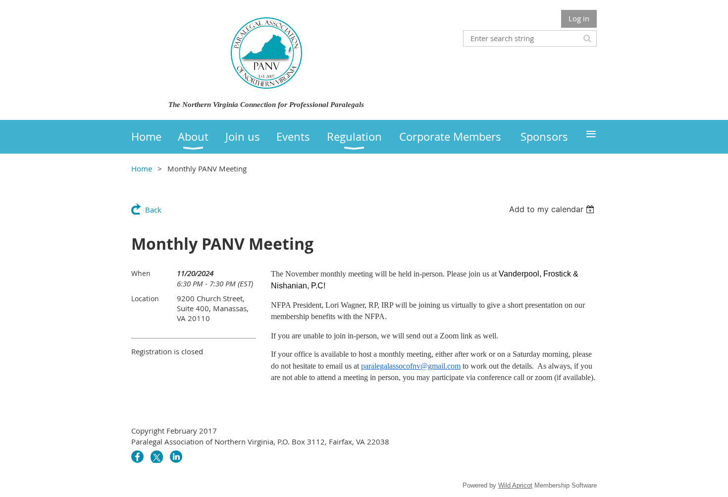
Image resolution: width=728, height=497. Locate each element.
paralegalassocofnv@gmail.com (411, 366)
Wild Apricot (515, 485)
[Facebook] (137, 456)
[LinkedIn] (176, 456)
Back (153, 210)
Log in (579, 18)
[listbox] (553, 209)
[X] (157, 456)
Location (145, 298)
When (141, 273)
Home (141, 168)
